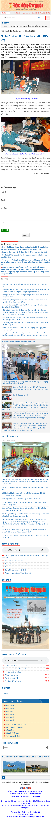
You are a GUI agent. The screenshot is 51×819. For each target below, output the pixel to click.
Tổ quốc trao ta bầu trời (13, 675)
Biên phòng (9, 730)
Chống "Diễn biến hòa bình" (38, 26)
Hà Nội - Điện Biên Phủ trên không (16, 666)
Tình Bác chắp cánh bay (13, 681)
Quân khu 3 (9, 711)
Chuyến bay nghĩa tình (20, 395)
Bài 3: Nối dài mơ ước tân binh (15, 570)
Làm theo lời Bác (22, 26)
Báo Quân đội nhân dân (14, 727)
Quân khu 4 (9, 714)
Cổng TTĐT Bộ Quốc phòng (15, 724)
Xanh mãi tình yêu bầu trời (14, 561)
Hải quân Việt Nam (12, 733)
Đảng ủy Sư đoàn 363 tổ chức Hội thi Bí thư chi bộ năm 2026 (24, 252)
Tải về (47, 665)
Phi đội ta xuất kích (11, 678)
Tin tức (5, 26)
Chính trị (12, 26)
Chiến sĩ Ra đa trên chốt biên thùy (16, 669)
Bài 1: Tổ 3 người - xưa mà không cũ (17, 564)
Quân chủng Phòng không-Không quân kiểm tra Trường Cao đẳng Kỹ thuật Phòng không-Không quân (25, 382)
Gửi (26, 235)
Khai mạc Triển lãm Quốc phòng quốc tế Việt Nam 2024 (21, 499)
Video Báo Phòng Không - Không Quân (18, 341)
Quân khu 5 (9, 717)
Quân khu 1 (9, 705)
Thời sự (5, 23)
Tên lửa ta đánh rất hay (13, 672)
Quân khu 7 (9, 720)
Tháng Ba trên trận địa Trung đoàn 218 (18, 573)
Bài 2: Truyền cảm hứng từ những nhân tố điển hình (23, 567)
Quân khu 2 (9, 708)
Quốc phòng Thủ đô (12, 736)
